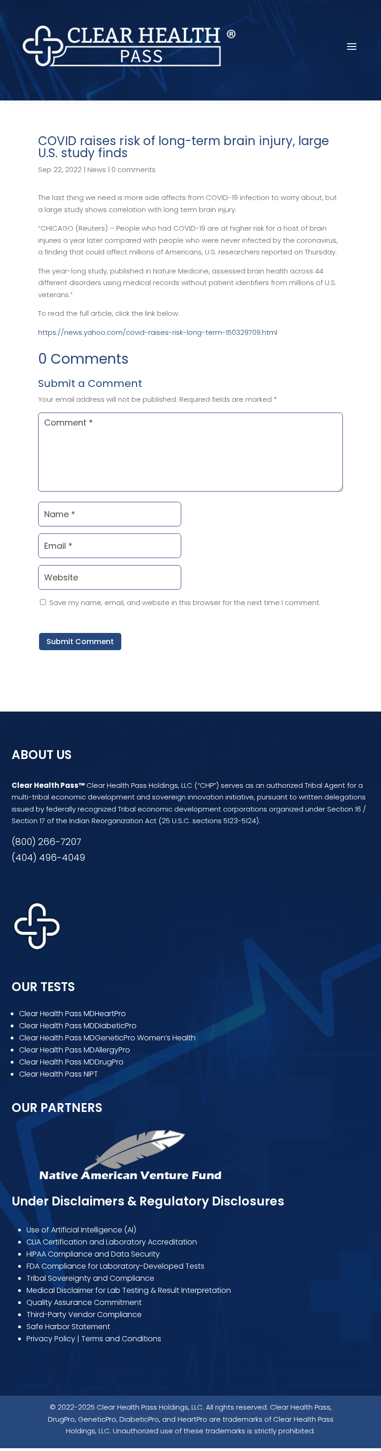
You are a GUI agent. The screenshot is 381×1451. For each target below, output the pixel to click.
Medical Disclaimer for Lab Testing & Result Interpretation (128, 1290)
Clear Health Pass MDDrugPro (71, 1062)
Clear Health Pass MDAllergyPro (74, 1050)
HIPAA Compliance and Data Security (93, 1254)
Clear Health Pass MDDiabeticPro (78, 1025)
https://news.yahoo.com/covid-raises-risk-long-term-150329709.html (157, 332)
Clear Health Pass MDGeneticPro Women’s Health (107, 1037)
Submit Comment (80, 641)
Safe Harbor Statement (68, 1326)
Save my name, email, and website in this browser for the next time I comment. (185, 602)
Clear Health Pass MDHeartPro (72, 1013)
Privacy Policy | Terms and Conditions (93, 1338)
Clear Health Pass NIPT (58, 1074)
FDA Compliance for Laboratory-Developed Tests (116, 1266)
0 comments (134, 169)
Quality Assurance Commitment (84, 1302)
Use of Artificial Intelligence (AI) (81, 1230)
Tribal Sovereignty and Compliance (90, 1278)
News (96, 169)
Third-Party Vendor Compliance (84, 1314)
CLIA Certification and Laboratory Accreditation (111, 1242)
